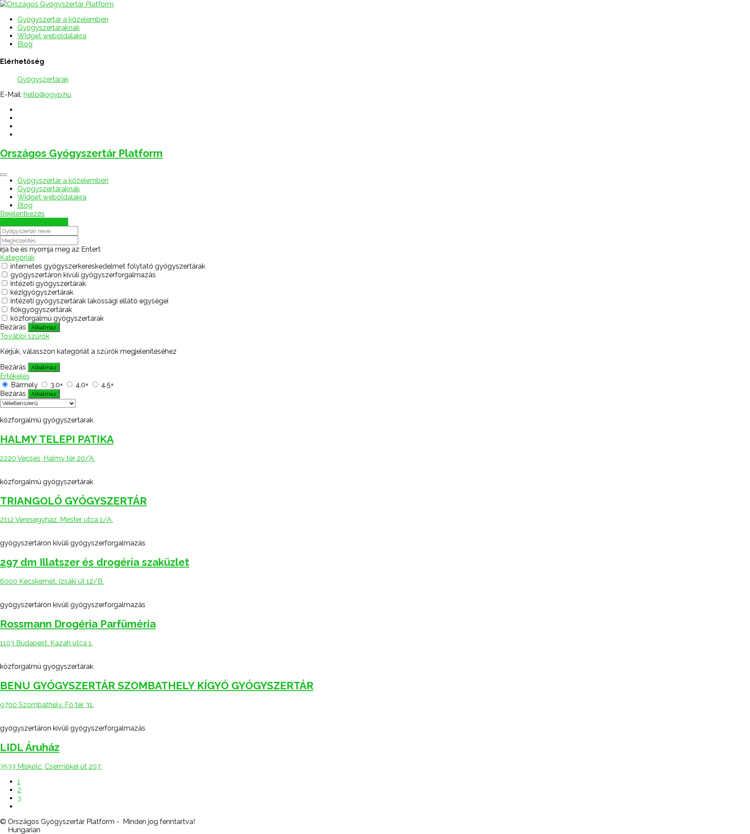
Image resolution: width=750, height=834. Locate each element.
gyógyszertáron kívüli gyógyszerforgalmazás (83, 275)
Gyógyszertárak (43, 79)
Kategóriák (17, 257)
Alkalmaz (43, 327)
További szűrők (24, 336)
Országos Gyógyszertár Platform (81, 153)
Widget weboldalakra (51, 36)
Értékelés (15, 376)
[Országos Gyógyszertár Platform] (57, 4)
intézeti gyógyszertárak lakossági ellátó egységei (89, 301)
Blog (25, 44)
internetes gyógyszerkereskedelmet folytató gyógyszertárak (107, 266)
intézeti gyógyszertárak (48, 283)
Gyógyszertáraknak (48, 27)
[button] (375, 830)
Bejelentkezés (22, 213)
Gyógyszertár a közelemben (63, 19)
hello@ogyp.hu (47, 94)
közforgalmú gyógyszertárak (57, 318)
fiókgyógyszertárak (41, 310)
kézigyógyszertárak (41, 292)
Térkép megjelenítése (34, 222)
